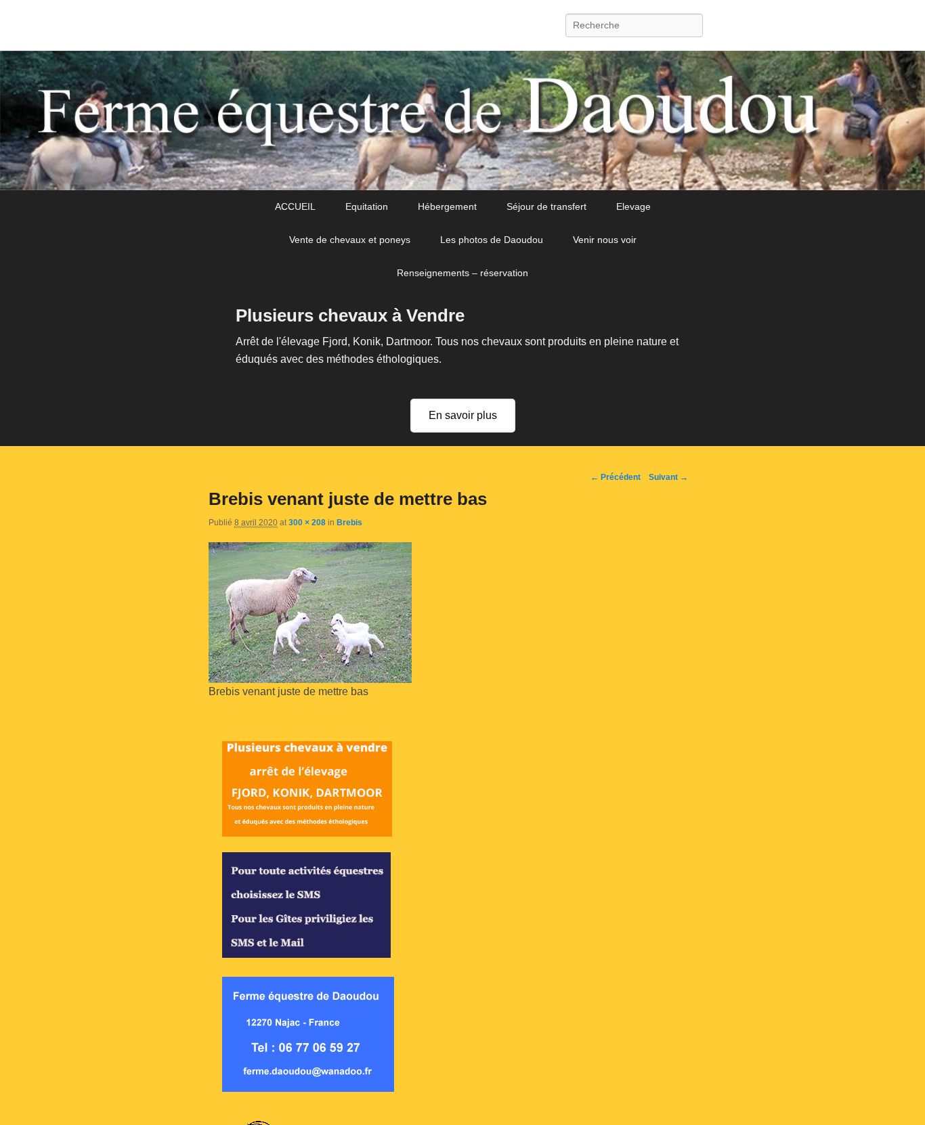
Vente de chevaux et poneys (349, 239)
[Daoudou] (462, 120)
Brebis (349, 522)
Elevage (633, 206)
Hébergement (447, 206)
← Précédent (615, 477)
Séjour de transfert (546, 206)
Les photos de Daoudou (491, 239)
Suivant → (668, 477)
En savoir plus (463, 415)
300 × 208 (307, 522)
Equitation (366, 206)
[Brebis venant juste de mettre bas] (310, 679)
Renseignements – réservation (462, 272)
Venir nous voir (605, 239)
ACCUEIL (295, 206)
